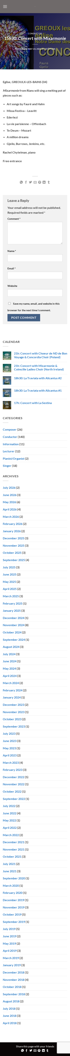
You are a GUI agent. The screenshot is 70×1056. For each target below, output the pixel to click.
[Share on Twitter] (30, 182)
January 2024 (12, 697)
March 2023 (11, 762)
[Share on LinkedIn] (44, 182)
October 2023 (12, 719)
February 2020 (12, 892)
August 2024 (11, 646)
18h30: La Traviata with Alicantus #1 (38, 390)
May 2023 (9, 748)
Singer (7, 465)
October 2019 (12, 914)
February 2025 (12, 603)
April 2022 (10, 827)
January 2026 (12, 531)
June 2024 (9, 661)
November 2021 (13, 849)
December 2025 (13, 538)
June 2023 (9, 741)
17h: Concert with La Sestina (33, 403)
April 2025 (10, 589)
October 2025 (12, 552)
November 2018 (13, 979)
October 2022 (12, 791)
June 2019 (9, 936)
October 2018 (12, 987)
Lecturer (9, 451)
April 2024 (10, 676)
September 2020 (14, 878)
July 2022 (9, 806)
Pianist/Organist (13, 458)
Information (11, 444)
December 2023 (13, 704)
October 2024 (12, 632)
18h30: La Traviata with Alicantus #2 (38, 378)
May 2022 (9, 820)
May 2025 (9, 581)
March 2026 (11, 516)
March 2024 (11, 683)
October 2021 (12, 856)
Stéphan (50, 49)
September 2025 (14, 560)
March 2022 (11, 835)
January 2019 (12, 965)
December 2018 (13, 972)
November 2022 (13, 784)
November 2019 (13, 907)
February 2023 (12, 769)
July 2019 (9, 929)
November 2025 (13, 545)
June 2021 (9, 871)
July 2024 (9, 654)
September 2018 (14, 994)
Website (12, 285)
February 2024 (12, 690)
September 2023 (14, 726)
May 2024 (9, 668)
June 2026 (9, 495)
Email (11, 268)
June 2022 (9, 813)
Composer (10, 429)
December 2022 (13, 777)
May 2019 (9, 943)
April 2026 (10, 509)
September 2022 (14, 798)
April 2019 (10, 950)
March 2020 (11, 885)
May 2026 (9, 502)
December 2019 (13, 900)
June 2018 (9, 1015)
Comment (14, 218)
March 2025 (11, 596)
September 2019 (14, 921)
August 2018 (11, 1001)
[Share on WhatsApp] (21, 182)
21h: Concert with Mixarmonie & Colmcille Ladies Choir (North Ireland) (39, 367)
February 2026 (12, 523)
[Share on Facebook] (25, 182)
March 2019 (11, 958)
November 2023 (13, 712)
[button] (5, 6)
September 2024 (14, 639)
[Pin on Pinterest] (39, 182)
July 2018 (9, 1008)
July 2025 (9, 567)
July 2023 (9, 733)
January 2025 (12, 610)
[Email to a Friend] (34, 182)
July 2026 (9, 487)
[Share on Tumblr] (48, 182)
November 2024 (13, 625)
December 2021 (13, 842)
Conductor (35, 33)
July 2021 (9, 864)
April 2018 (10, 1023)
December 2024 (13, 618)
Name (11, 251)
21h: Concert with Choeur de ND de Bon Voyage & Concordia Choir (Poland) (40, 355)
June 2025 (9, 574)
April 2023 (10, 755)
